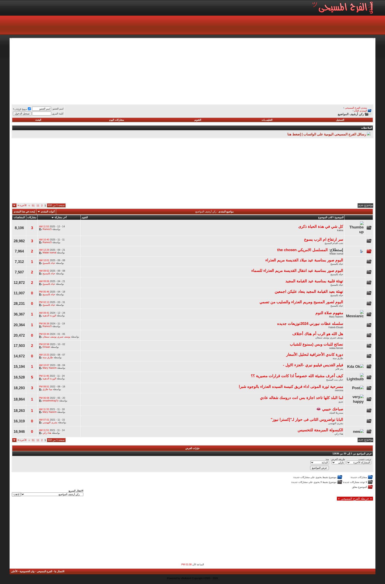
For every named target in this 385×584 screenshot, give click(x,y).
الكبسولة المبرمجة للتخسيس (320, 430)
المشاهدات (19, 217)
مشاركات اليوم (116, 119)
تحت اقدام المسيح (334, 243)
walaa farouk (336, 348)
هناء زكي (338, 433)
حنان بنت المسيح (334, 379)
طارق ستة (338, 358)
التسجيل (340, 119)
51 (33, 205)
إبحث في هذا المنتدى (24, 211)
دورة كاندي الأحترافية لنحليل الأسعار (314, 354)
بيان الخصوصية (27, 571)
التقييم (85, 217)
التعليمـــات (267, 119)
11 (38, 205)
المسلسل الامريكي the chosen (302, 250)
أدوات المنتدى (48, 211)
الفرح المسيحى (44, 571)
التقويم (197, 119)
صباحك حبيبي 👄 (329, 409)
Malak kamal (336, 253)
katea (340, 230)
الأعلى (14, 571)
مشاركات (32, 217)
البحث (38, 119)
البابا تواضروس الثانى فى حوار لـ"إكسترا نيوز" (307, 419)
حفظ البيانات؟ (20, 109)
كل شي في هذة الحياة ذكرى (320, 226)
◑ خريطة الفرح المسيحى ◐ (355, 498)
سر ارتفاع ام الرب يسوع (323, 239)
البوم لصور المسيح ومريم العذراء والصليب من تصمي (301, 302)
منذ (327, 459)
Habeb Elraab (335, 327)
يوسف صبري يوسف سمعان (329, 337)
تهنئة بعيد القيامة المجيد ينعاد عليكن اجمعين (309, 291)
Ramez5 (47, 229)
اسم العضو (58, 108)
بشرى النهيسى (335, 423)
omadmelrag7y (51, 400)
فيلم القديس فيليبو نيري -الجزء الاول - (313, 365)
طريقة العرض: (337, 459)
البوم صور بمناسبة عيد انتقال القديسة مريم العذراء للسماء (297, 270)
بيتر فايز (339, 368)
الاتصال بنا (59, 571)
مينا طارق (47, 389)
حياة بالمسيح (336, 263)
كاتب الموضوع (325, 217)
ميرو (341, 401)
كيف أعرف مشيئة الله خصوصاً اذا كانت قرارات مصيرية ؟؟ (297, 376)
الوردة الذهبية (49, 315)
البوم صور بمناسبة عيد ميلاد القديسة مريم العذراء (304, 260)
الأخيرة (22, 205)
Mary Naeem (336, 316)
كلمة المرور (57, 113)
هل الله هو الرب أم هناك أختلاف (317, 334)
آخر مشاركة (61, 217)
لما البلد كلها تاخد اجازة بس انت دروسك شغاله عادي (301, 397)
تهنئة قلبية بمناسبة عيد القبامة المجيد (314, 281)
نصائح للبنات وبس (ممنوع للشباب (316, 344)
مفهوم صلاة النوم (329, 313)
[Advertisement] (239, 71)
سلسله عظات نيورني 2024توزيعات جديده (310, 323)
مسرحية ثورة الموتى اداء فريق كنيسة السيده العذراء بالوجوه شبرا (291, 386)
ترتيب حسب (364, 459)
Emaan (46, 347)
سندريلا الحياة (336, 412)
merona (339, 390)
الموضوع (339, 217)
